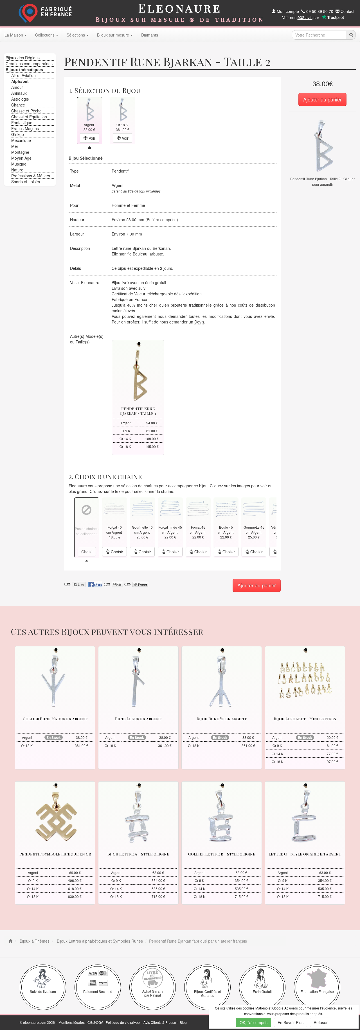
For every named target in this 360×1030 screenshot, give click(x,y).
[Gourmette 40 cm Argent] (142, 508)
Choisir (116, 551)
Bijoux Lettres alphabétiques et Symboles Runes (99, 941)
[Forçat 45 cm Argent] (198, 508)
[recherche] (351, 35)
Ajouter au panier (322, 99)
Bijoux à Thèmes (34, 941)
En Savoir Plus (290, 1022)
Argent (117, 185)
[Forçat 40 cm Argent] (114, 508)
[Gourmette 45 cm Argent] (254, 508)
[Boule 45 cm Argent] (226, 508)
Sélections (76, 35)
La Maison (13, 35)
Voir (91, 138)
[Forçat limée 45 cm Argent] (170, 508)
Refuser (321, 1022)
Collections (45, 35)
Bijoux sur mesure (113, 35)
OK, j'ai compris (253, 1022)
